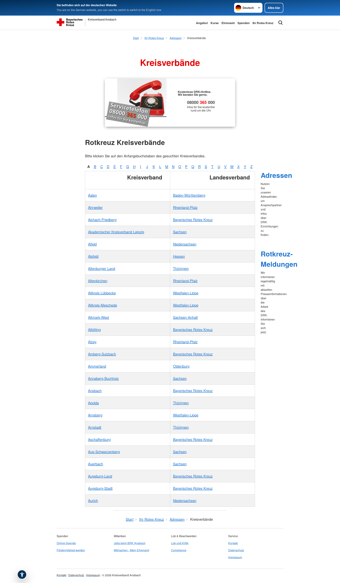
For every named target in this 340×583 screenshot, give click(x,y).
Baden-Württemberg (189, 195)
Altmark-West (98, 317)
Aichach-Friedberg (102, 219)
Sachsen (180, 231)
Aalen (92, 195)
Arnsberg (95, 415)
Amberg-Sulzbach (102, 353)
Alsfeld (93, 256)
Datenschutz (236, 550)
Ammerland (97, 366)
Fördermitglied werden (71, 550)
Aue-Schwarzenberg (104, 451)
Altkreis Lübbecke (102, 292)
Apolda (93, 402)
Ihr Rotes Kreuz (263, 23)
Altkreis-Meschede (102, 305)
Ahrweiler (95, 207)
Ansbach (95, 390)
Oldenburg (181, 366)
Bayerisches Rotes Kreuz (193, 219)
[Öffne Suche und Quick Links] (280, 22)
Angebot (202, 23)
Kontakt (233, 543)
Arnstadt (94, 427)
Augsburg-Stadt (100, 488)
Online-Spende (66, 543)
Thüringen (181, 268)
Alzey (92, 341)
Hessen (179, 256)
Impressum (235, 557)
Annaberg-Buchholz (103, 378)
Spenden (243, 23)
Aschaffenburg (99, 439)
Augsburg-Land (100, 476)
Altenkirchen (97, 280)
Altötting (94, 329)
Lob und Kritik (179, 543)
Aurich (93, 500)
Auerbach (95, 463)
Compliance (178, 550)
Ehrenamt (228, 23)
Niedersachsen (184, 244)
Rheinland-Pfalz (185, 207)
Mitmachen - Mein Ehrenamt (131, 550)
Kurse (215, 23)
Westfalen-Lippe (185, 292)
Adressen (276, 175)
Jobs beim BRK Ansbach (129, 543)
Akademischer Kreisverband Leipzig (116, 231)
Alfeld (92, 244)
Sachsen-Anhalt (185, 317)
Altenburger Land (101, 268)
